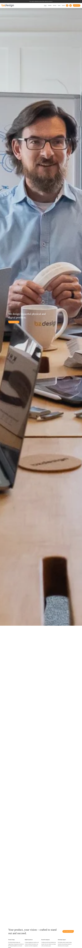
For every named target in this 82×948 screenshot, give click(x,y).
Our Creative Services (68, 931)
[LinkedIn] (70, 5)
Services (54, 5)
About (59, 5)
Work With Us (76, 5)
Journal (63, 5)
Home (45, 5)
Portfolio (49, 5)
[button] (81, 1)
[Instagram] (67, 5)
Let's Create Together (14, 322)
